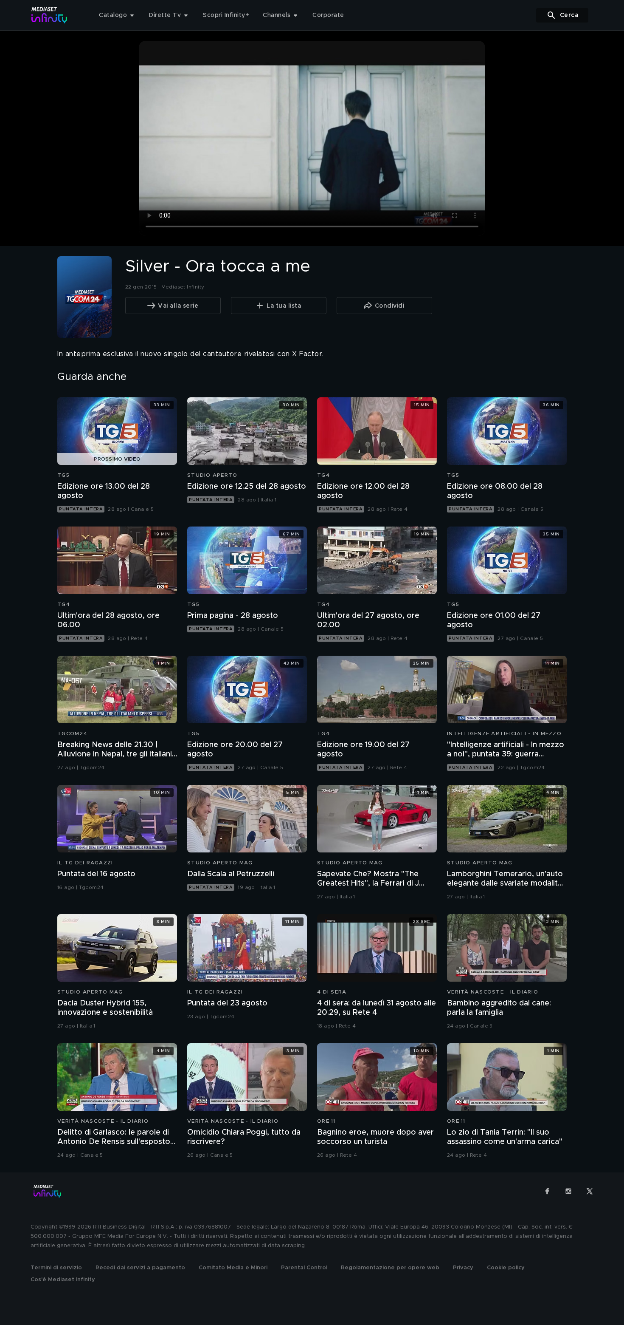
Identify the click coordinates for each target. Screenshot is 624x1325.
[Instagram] (568, 1191)
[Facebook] (547, 1191)
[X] (589, 1191)
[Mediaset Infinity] (49, 15)
